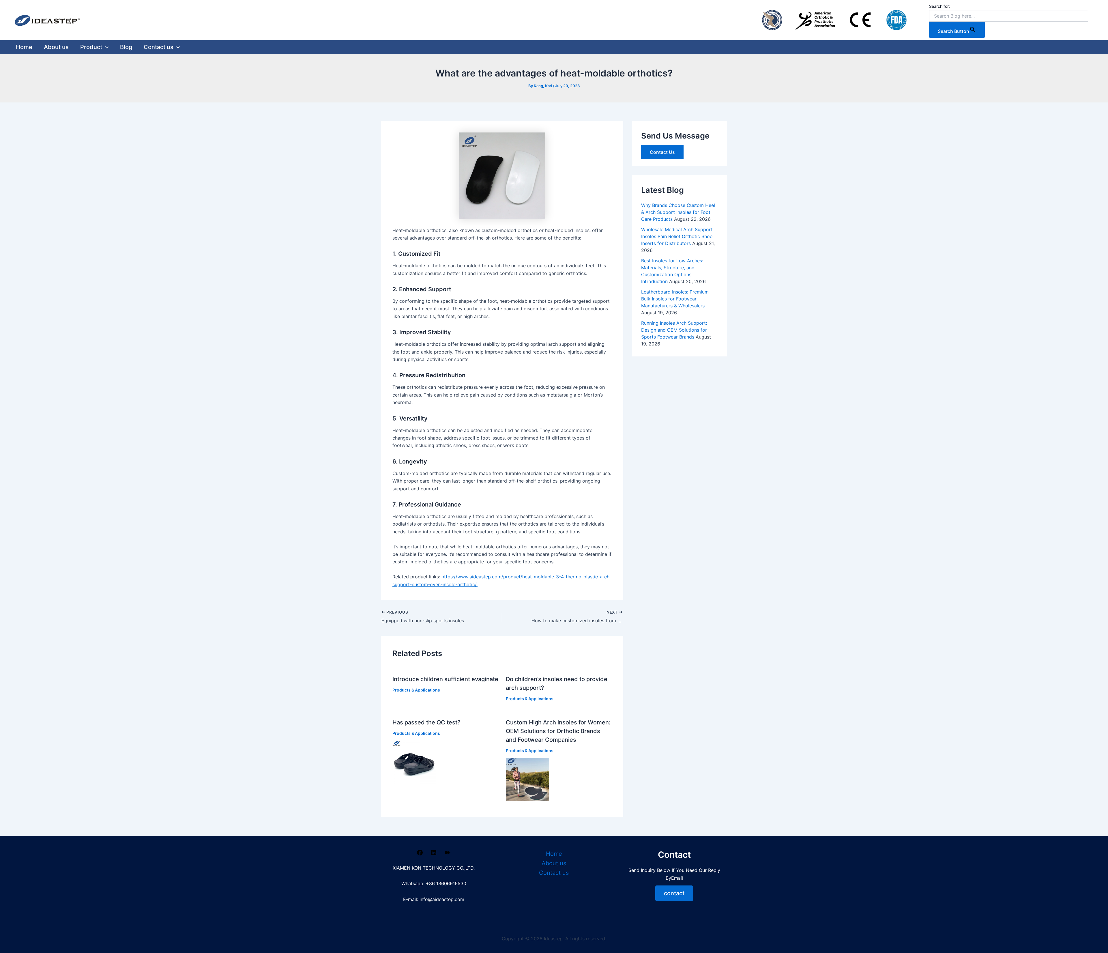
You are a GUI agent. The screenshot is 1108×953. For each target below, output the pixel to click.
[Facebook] (419, 854)
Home (24, 47)
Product (91, 47)
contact (674, 893)
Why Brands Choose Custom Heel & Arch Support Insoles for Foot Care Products (678, 212)
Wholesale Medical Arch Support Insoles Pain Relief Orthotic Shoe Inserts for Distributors (677, 236)
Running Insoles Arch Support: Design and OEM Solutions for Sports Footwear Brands (674, 330)
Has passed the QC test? (426, 722)
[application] (105, 47)
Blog (126, 47)
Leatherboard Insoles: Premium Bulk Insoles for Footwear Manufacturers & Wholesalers (675, 299)
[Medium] (447, 854)
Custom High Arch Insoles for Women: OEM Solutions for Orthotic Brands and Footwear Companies (558, 731)
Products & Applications (416, 689)
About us (56, 47)
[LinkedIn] (433, 854)
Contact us (158, 47)
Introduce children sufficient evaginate (445, 679)
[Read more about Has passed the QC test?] (414, 762)
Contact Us (662, 152)
